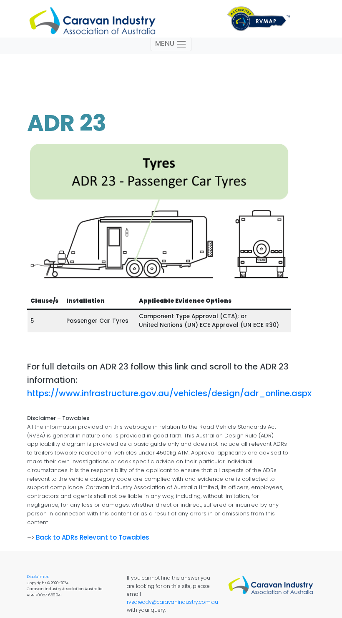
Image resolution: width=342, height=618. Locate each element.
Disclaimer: (38, 576)
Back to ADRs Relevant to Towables (92, 537)
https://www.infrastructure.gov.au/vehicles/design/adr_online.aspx (169, 393)
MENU (165, 44)
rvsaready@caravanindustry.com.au (172, 601)
